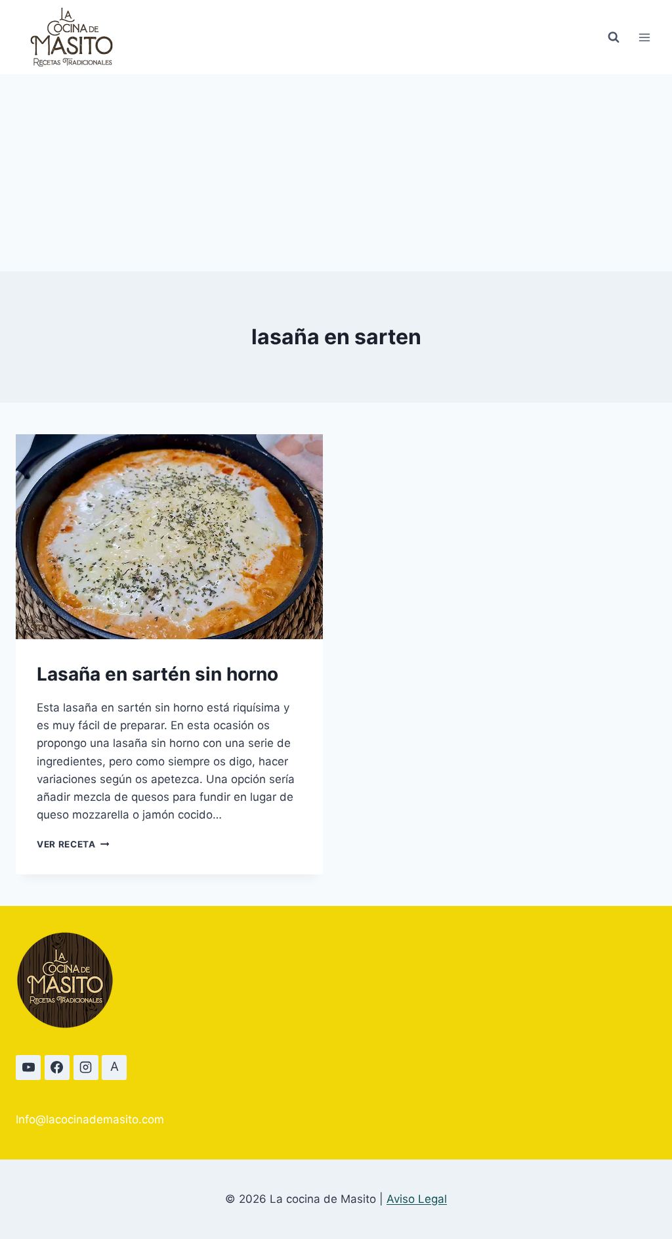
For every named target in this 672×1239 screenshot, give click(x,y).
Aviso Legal (417, 1198)
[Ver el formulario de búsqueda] (613, 37)
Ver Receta (73, 844)
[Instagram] (86, 1067)
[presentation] (169, 536)
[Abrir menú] (644, 37)
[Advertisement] (336, 173)
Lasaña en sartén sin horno (157, 674)
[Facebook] (57, 1067)
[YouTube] (28, 1067)
